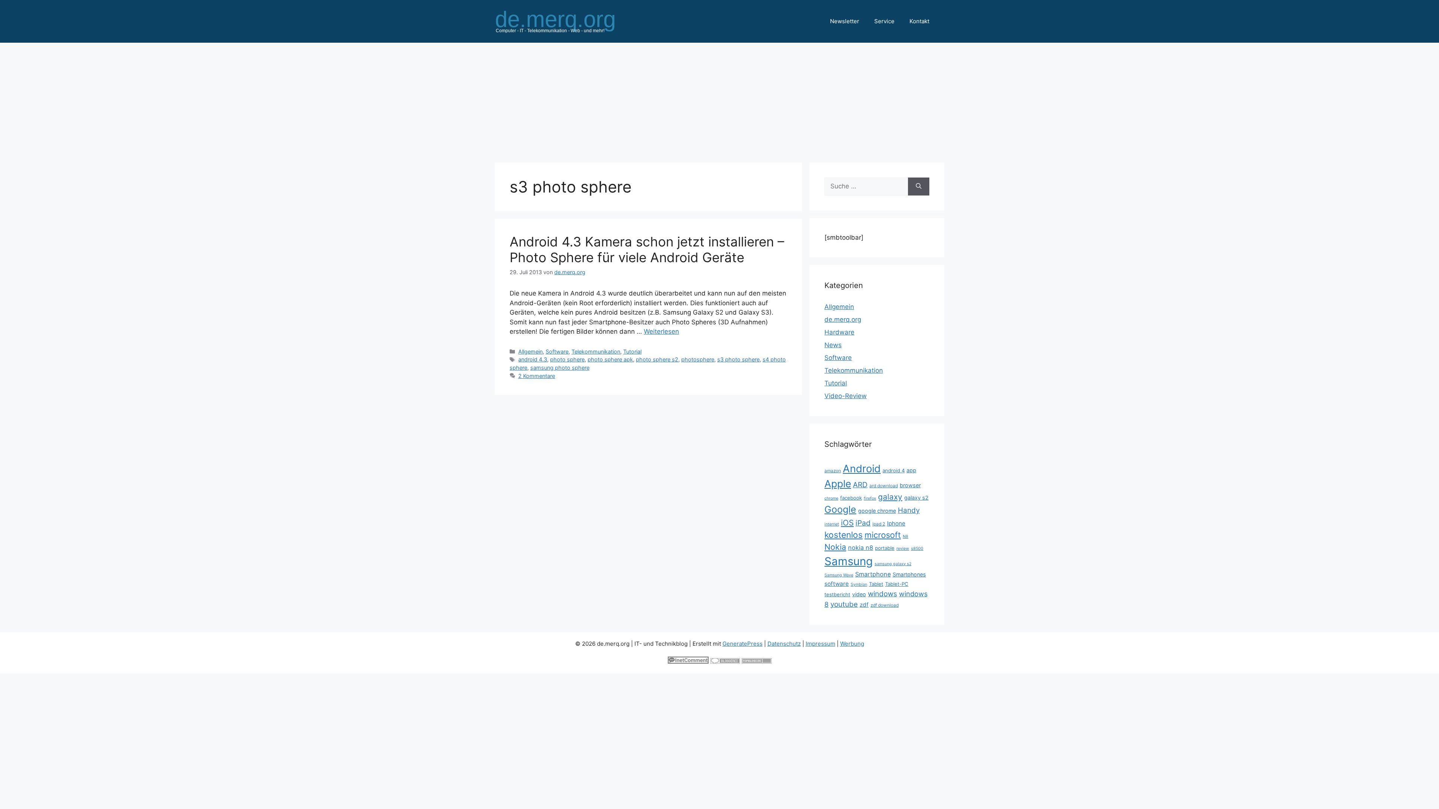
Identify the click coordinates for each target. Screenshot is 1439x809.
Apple (837, 484)
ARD (860, 484)
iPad (863, 522)
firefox (870, 498)
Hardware (839, 332)
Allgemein (530, 351)
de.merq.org (842, 319)
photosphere (697, 359)
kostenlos (843, 535)
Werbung (852, 643)
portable (885, 548)
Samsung (848, 561)
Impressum (820, 643)
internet (831, 524)
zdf (864, 604)
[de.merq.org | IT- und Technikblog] (564, 21)
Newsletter (844, 21)
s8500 (917, 548)
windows (882, 594)
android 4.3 (532, 359)
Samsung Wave (838, 575)
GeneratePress (742, 643)
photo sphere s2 (657, 359)
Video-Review (845, 396)
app (911, 470)
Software (557, 351)
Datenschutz (784, 643)
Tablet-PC (896, 584)
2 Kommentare (536, 376)
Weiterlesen (661, 331)
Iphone (896, 523)
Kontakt (919, 21)
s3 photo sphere (738, 359)
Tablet (876, 584)
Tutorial (632, 351)
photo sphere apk (610, 359)
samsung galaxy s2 (893, 563)
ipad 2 (878, 524)
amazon (832, 470)
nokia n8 (860, 547)
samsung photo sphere (559, 367)
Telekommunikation (595, 351)
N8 (905, 536)
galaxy (890, 497)
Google (840, 509)
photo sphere (567, 359)
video (859, 594)
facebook (851, 498)
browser (910, 485)
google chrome (877, 510)
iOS (847, 522)
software (836, 583)
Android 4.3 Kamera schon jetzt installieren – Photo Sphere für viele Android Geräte (647, 249)
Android (862, 468)
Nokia (835, 547)
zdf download (885, 605)
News (833, 345)
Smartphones (909, 574)
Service (884, 21)
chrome (831, 498)
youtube (844, 604)
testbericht (837, 594)
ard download (883, 485)
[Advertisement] (719, 98)
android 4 (894, 470)
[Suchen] (918, 187)
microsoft (883, 535)
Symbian (859, 584)
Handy (909, 510)
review (902, 548)
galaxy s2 (916, 497)
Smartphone (873, 574)
